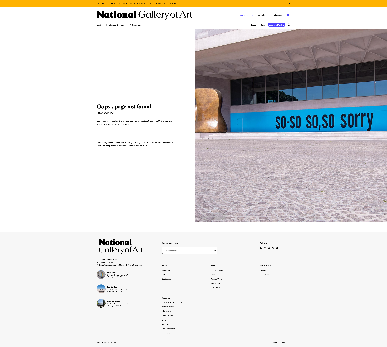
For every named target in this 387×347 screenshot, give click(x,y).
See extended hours (262, 15)
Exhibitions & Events (115, 25)
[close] (289, 3)
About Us (166, 270)
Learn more (173, 3)
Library (165, 320)
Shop (263, 25)
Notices (275, 342)
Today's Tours (216, 279)
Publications (167, 333)
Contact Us (166, 279)
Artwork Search (168, 306)
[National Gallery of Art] (120, 245)
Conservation (167, 315)
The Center (166, 311)
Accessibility (216, 283)
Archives (165, 324)
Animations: (279, 15)
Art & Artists (135, 25)
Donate (263, 270)
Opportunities (265, 274)
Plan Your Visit (217, 270)
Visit (99, 25)
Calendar (214, 274)
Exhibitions (215, 287)
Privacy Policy (286, 342)
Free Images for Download (172, 302)
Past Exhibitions (168, 328)
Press (164, 274)
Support (254, 25)
